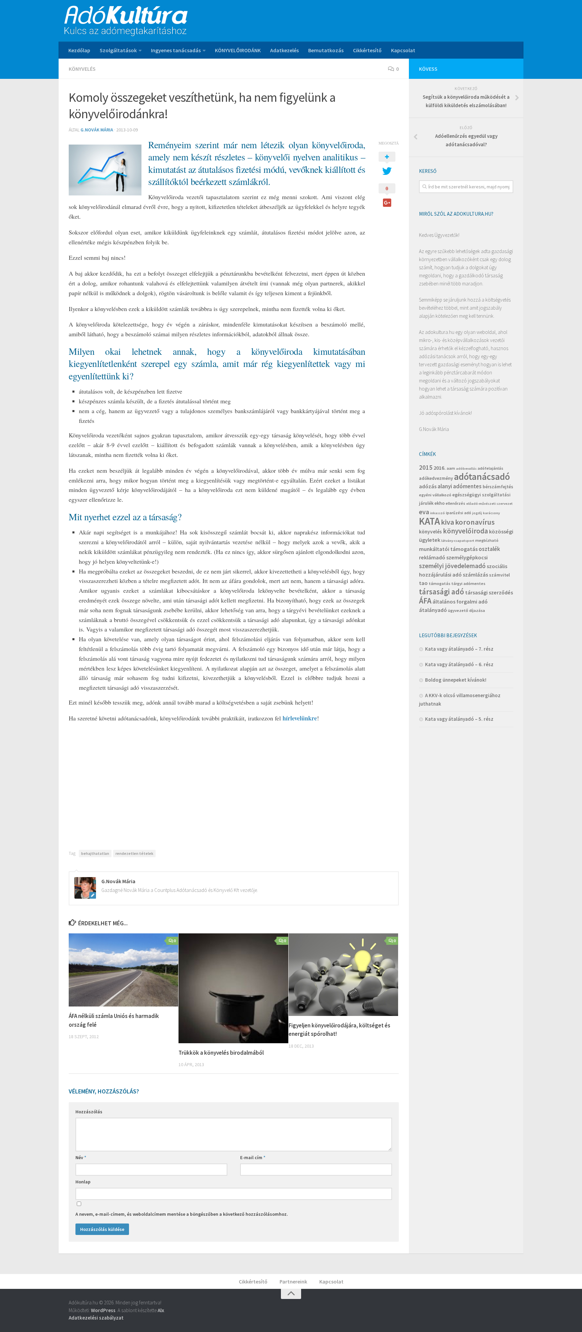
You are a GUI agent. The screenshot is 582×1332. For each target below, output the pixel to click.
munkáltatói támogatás (448, 549)
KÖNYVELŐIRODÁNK (238, 50)
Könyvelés (82, 68)
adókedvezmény (436, 478)
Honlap (83, 1182)
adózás (428, 486)
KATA (429, 521)
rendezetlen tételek (134, 853)
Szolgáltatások (118, 50)
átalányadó (433, 610)
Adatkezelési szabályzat (96, 1317)
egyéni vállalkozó (435, 494)
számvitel (499, 575)
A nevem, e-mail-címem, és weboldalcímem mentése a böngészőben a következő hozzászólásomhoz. (181, 1214)
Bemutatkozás (326, 50)
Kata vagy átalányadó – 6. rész (459, 664)
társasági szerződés (489, 592)
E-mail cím (252, 1157)
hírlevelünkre (300, 718)
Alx (161, 1310)
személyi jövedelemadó (452, 566)
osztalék (489, 549)
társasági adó (441, 591)
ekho (439, 503)
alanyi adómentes (460, 486)
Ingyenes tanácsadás (176, 50)
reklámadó (432, 557)
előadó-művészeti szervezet (489, 503)
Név (80, 1157)
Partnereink (293, 1281)
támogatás (439, 583)
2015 (425, 467)
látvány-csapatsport (457, 540)
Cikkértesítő (367, 50)
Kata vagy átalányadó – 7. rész (459, 649)
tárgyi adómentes (468, 583)
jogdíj (477, 513)
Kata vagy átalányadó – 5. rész (459, 719)
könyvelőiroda (465, 530)
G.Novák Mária (96, 130)
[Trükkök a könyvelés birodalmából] (233, 988)
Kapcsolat (403, 50)
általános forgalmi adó (460, 601)
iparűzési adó (458, 512)
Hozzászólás (88, 1112)
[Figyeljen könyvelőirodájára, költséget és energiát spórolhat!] (343, 974)
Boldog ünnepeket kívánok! (455, 680)
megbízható (486, 540)
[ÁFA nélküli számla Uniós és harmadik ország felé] (123, 969)
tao (423, 583)
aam (451, 468)
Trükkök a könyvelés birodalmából (221, 1052)
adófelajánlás (490, 468)
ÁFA (425, 601)
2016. (439, 467)
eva (424, 511)
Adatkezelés (284, 50)
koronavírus (475, 522)
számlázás (475, 574)
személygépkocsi (467, 557)
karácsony (491, 513)
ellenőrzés (455, 503)
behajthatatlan (95, 853)
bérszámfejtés (498, 487)
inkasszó (437, 513)
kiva (447, 522)
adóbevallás (466, 468)
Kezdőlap (79, 50)
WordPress (103, 1310)
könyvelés (430, 531)
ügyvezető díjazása (466, 610)
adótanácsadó (482, 477)
